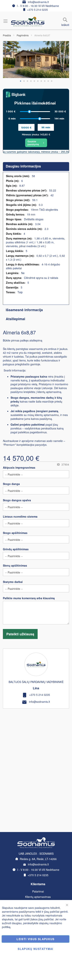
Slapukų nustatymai (35, 949)
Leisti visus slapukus (35, 939)
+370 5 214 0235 (37, 10)
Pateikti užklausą (20, 633)
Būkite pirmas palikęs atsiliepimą (22, 340)
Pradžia (7, 35)
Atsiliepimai (15, 318)
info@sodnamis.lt (38, 2)
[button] (20, 81)
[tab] (36, 166)
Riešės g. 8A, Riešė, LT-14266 (38, 859)
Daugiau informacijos (23, 166)
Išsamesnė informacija (24, 309)
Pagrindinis (23, 35)
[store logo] (28, 21)
